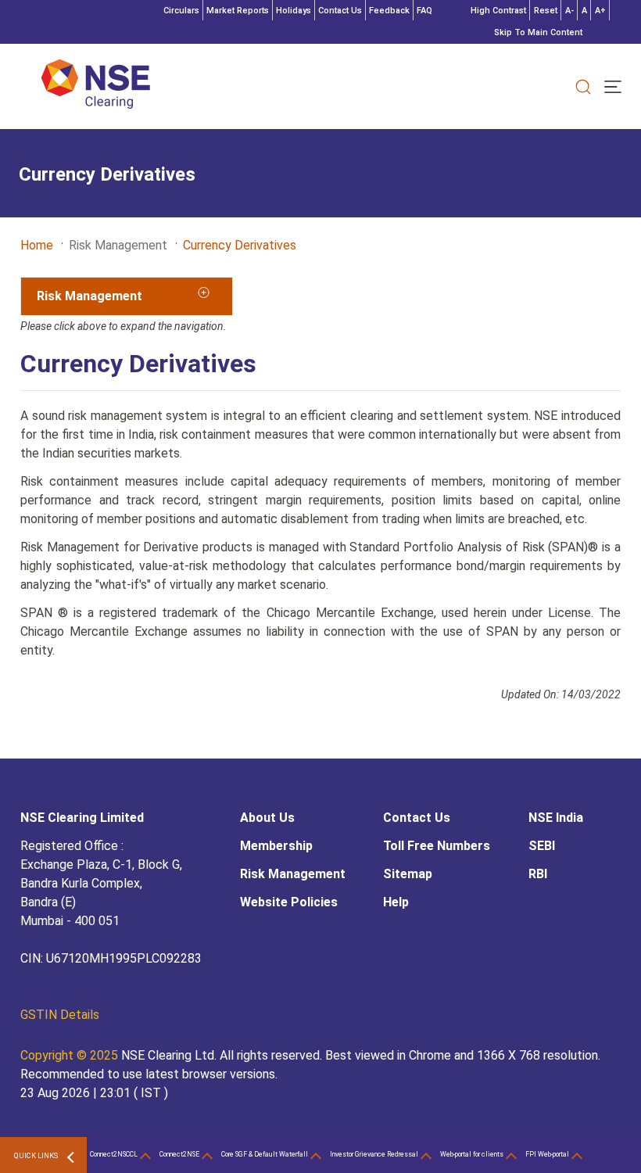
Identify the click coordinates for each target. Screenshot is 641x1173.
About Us (267, 817)
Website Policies (289, 902)
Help (396, 902)
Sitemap (407, 873)
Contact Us (340, 10)
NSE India (555, 817)
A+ (600, 10)
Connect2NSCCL (114, 1154)
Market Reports (237, 10)
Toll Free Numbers (436, 845)
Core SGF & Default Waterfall (264, 1154)
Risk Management (293, 873)
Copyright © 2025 (70, 1055)
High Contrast (498, 10)
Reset (545, 10)
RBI (537, 873)
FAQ (424, 10)
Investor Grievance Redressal (374, 1154)
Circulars (181, 10)
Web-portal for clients (471, 1154)
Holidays (293, 10)
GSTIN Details (59, 1014)
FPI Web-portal (547, 1154)
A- (569, 10)
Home (36, 245)
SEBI (541, 845)
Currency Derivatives (239, 245)
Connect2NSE (179, 1154)
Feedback (389, 10)
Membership (276, 845)
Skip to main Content (538, 32)
